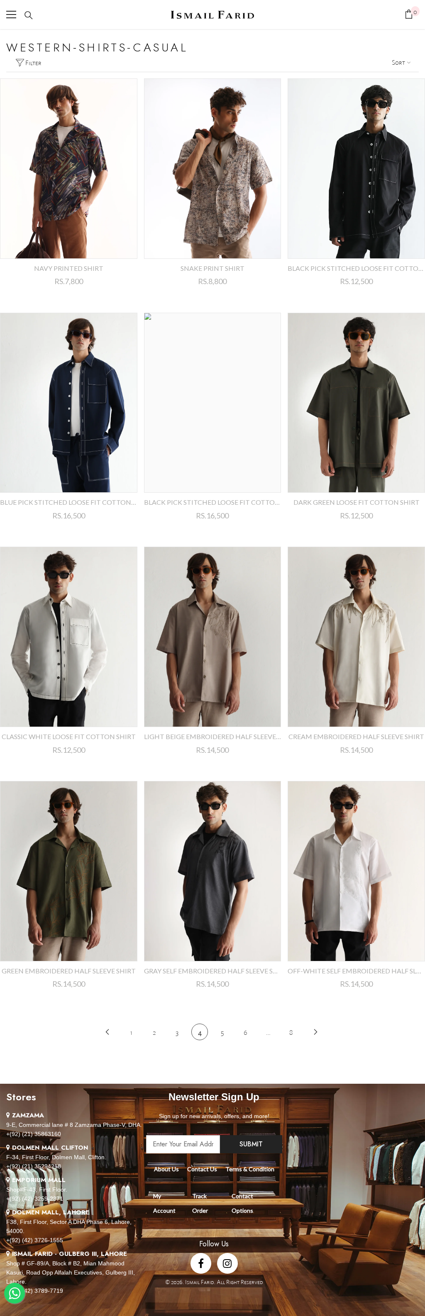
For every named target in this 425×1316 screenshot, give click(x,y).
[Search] (29, 15)
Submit (251, 1144)
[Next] (315, 1031)
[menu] (11, 14)
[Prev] (107, 1031)
